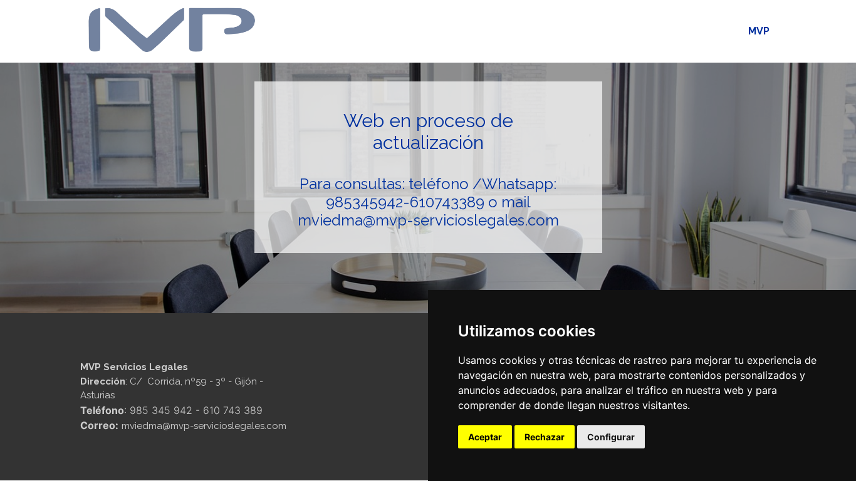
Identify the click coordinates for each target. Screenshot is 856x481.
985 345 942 (161, 410)
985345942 (364, 202)
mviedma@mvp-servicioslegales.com (428, 220)
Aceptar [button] (485, 437)
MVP (759, 31)
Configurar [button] (611, 437)
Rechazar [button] (545, 437)
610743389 (447, 202)
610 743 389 (233, 410)
